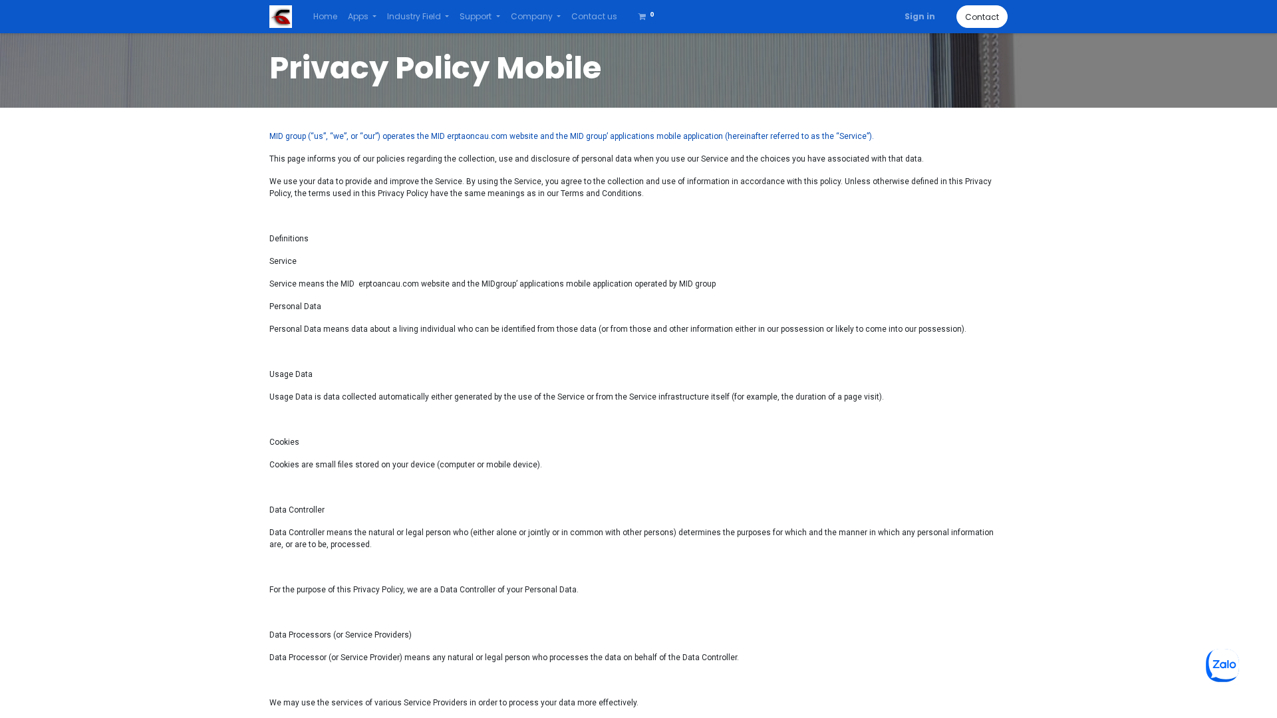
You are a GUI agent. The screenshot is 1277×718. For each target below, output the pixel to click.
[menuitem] (325, 16)
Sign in (920, 16)
